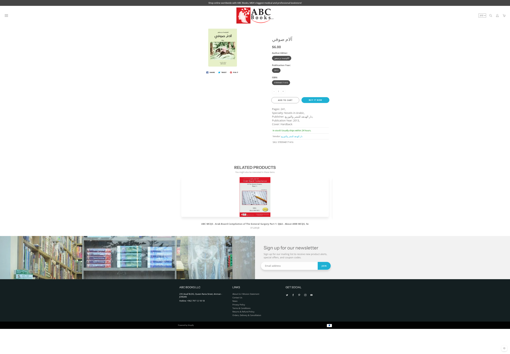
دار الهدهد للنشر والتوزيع (291, 136)
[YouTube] (311, 295)
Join (324, 266)
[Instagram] (305, 295)
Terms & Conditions (241, 308)
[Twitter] (287, 295)
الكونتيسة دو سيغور (281, 58)
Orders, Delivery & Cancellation (246, 315)
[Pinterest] (299, 295)
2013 (276, 70)
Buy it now (315, 100)
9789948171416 (281, 82)
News (234, 301)
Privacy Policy (238, 304)
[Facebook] (293, 295)
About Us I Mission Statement (245, 294)
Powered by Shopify (186, 325)
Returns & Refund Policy (243, 311)
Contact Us (237, 297)
